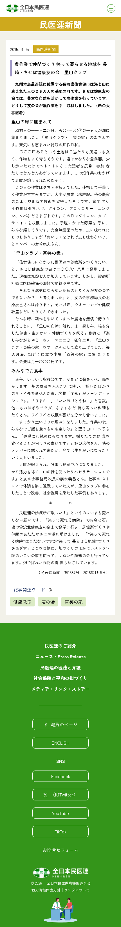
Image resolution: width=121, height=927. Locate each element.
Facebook (60, 776)
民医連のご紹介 (60, 645)
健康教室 (23, 601)
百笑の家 (74, 601)
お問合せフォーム (60, 849)
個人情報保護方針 (45, 890)
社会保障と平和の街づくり (60, 678)
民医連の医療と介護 (60, 667)
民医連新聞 (46, 49)
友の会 (48, 601)
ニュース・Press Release (60, 656)
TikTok (60, 831)
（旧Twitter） (64, 794)
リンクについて (77, 890)
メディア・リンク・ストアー (60, 688)
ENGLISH (60, 742)
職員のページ (64, 724)
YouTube (60, 813)
